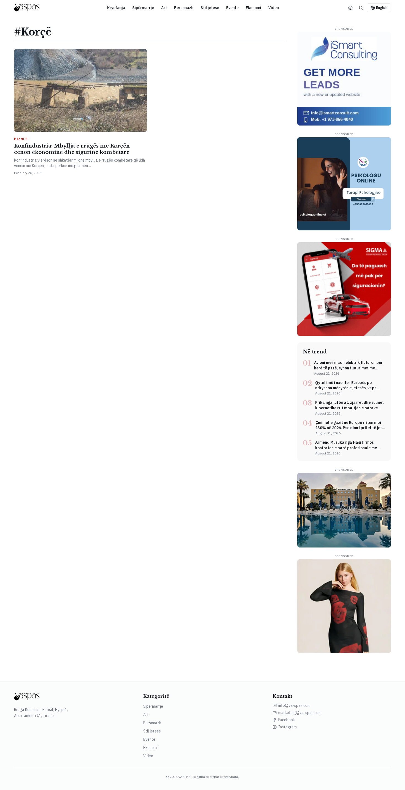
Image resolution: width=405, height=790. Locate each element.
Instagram (287, 726)
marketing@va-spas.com (300, 712)
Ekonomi (253, 7)
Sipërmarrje (143, 7)
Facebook (286, 719)
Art (164, 7)
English (381, 8)
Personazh (183, 7)
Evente (232, 7)
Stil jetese (210, 7)
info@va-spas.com (294, 705)
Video (273, 7)
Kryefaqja (116, 7)
